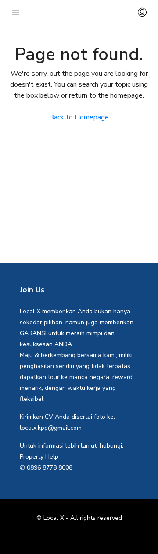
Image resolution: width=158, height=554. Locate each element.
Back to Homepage (79, 117)
